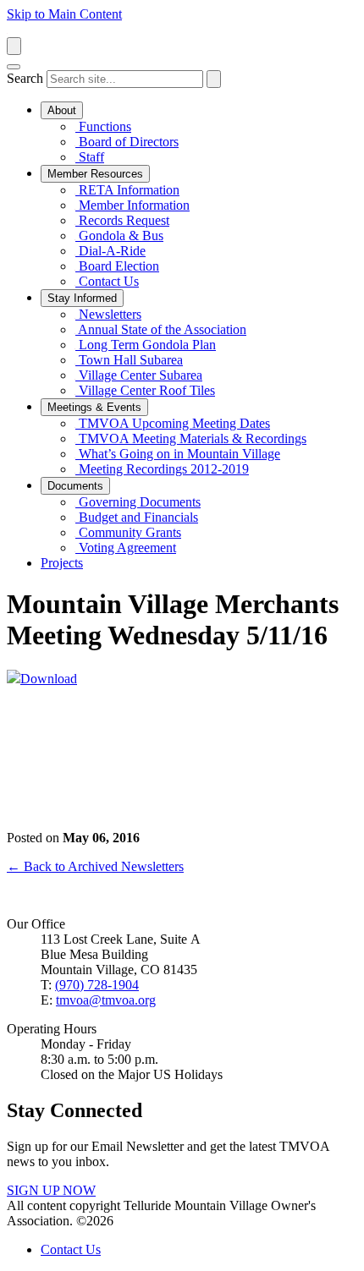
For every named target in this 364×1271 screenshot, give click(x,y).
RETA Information (127, 190)
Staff (89, 157)
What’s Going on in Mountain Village (177, 453)
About (61, 110)
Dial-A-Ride (110, 251)
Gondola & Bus (119, 235)
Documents (75, 485)
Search (25, 78)
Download (48, 678)
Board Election (117, 266)
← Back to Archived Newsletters (95, 866)
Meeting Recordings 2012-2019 (162, 469)
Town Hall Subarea (129, 360)
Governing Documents (138, 502)
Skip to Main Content (64, 14)
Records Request (122, 220)
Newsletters (108, 314)
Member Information (132, 205)
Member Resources (95, 173)
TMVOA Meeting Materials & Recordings (190, 438)
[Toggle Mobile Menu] (13, 66)
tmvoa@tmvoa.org (106, 1000)
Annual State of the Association (160, 329)
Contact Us (107, 281)
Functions (103, 126)
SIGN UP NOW (51, 1190)
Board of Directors (127, 141)
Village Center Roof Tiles (145, 390)
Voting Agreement (125, 547)
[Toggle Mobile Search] (14, 46)
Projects (62, 563)
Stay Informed (82, 298)
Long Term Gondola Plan (145, 344)
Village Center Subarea (138, 375)
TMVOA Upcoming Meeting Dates (172, 423)
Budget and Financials (136, 517)
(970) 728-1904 (97, 985)
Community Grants (128, 532)
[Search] (214, 79)
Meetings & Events (94, 407)
